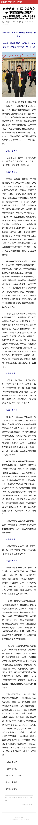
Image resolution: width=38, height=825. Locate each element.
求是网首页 (11, 2)
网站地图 (19, 2)
